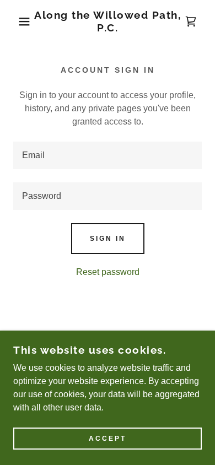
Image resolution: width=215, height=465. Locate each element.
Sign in (108, 238)
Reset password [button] (107, 272)
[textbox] (107, 155)
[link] (108, 21)
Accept (107, 438)
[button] (16, 21)
